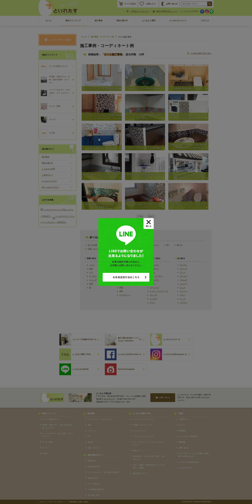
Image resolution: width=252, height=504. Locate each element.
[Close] (149, 223)
